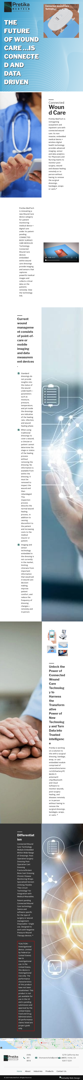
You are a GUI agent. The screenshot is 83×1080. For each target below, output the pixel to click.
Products (49, 1071)
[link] (49, 5)
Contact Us (61, 1071)
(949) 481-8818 (29, 1058)
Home (19, 1071)
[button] (62, 4)
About (27, 1071)
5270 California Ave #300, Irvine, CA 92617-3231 (70, 1058)
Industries (38, 1071)
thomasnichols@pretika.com (51, 1057)
